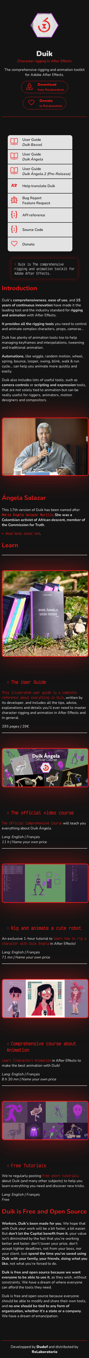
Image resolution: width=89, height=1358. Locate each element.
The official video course (42, 813)
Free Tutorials (28, 1165)
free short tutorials (60, 1175)
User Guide (32, 142)
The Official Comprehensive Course (32, 823)
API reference (33, 215)
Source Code (32, 229)
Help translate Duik (38, 185)
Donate (28, 244)
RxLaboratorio (45, 1351)
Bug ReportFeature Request (36, 201)
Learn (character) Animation (26, 1060)
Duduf (42, 1346)
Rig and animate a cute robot (46, 928)
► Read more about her (21, 533)
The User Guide (28, 682)
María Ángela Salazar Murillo (27, 514)
